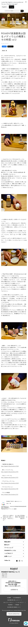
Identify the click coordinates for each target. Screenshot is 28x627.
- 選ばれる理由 (4, 573)
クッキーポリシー (20, 602)
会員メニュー (8, 556)
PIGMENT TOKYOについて (10, 572)
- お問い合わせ (4, 576)
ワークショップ (8, 547)
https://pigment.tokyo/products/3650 (10, 483)
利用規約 (17, 604)
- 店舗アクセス (4, 575)
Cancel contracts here (14, 614)
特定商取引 (10, 604)
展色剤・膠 (4, 50)
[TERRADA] (14, 619)
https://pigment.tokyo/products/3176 (9, 471)
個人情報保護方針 (17, 597)
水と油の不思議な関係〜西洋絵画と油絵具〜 (20, 517)
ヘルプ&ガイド (8, 553)
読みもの (6, 544)
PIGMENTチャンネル (10, 550)
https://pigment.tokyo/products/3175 (9, 477)
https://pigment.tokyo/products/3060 (10, 466)
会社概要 (9, 597)
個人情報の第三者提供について (14, 607)
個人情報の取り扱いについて (14, 600)
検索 (22, 10)
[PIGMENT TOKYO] (14, 568)
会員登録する (14, 589)
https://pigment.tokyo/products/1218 (9, 488)
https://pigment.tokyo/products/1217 (9, 494)
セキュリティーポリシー (8, 602)
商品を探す (7, 542)
